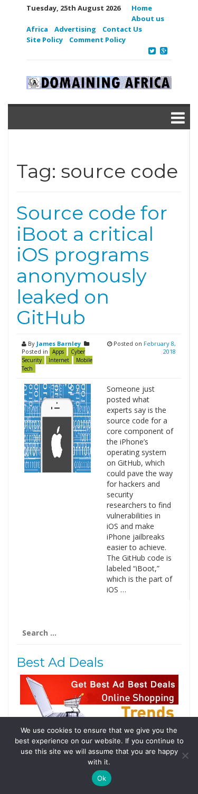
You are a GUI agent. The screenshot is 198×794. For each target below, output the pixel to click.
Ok (102, 778)
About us (147, 18)
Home (141, 8)
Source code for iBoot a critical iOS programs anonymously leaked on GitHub (91, 265)
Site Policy (44, 39)
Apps (58, 351)
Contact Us (122, 29)
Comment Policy (97, 39)
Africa (37, 29)
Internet (59, 360)
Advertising (75, 29)
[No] (185, 755)
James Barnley (58, 343)
